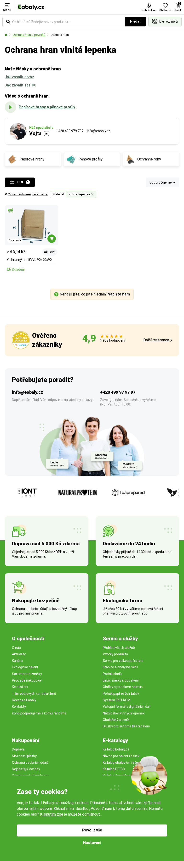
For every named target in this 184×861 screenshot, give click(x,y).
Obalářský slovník (116, 720)
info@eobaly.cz (98, 131)
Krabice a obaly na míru (120, 667)
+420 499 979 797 (69, 131)
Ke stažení (20, 687)
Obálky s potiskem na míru (123, 687)
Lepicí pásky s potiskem (121, 680)
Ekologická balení (25, 667)
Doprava (18, 749)
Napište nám (119, 294)
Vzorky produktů (115, 654)
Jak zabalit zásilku (20, 85)
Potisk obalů (112, 674)
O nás (16, 648)
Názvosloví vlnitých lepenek (123, 713)
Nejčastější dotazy (26, 769)
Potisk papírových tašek (121, 693)
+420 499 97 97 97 (117, 392)
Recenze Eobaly (24, 700)
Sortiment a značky (27, 674)
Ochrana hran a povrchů (29, 35)
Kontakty (19, 706)
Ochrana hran (60, 35)
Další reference (156, 340)
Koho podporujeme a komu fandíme (39, 713)
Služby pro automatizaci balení (126, 726)
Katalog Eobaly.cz (116, 749)
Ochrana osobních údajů (30, 762)
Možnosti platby (24, 756)
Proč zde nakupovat (27, 680)
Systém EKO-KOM (116, 700)
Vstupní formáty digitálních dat (126, 706)
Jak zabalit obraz (19, 77)
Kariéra (17, 661)
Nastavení (92, 842)
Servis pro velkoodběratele (123, 661)
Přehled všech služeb (119, 648)
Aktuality (19, 654)
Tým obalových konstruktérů (34, 693)
